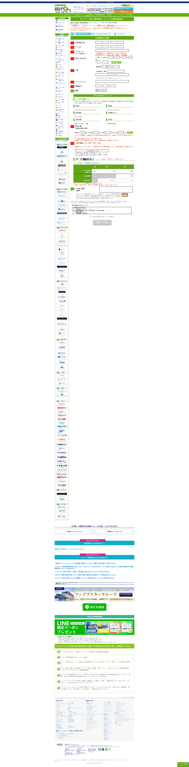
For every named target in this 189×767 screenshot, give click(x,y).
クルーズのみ (59, 14)
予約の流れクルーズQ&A (129, 15)
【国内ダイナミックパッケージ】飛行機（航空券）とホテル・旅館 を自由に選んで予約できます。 (86, 563)
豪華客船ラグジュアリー (109, 15)
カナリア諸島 (61, 99)
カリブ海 (75, 9)
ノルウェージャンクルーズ (62, 158)
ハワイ (74, 7)
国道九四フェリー (107, 730)
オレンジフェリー (107, 737)
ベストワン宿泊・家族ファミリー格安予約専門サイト (66, 733)
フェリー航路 (61, 45)
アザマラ (88, 726)
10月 (76, 12)
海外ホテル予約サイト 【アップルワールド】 (69, 549)
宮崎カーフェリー (107, 726)
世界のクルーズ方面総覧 (62, 36)
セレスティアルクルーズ (62, 176)
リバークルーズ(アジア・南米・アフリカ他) (76, 714)
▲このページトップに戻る (128, 697)
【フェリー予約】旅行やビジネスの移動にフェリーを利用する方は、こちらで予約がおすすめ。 (85, 578)
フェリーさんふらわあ (108, 722)
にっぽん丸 (89, 704)
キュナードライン (107, 703)
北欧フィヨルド (59, 711)
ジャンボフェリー (107, 727)
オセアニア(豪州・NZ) (61, 715)
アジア (58, 707)
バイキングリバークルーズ (121, 703)
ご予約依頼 (79, 748)
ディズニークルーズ (90, 715)
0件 (132, 5)
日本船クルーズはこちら (74, 531)
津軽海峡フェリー (107, 719)
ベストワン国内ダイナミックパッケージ (64, 736)
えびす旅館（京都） (60, 737)
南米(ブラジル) (59, 714)
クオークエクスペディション (62, 344)
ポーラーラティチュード (62, 350)
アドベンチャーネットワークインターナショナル (125, 719)
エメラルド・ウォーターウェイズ (62, 311)
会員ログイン (96, 5)
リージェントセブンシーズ (62, 255)
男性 (99, 57)
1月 (84, 12)
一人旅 (82, 7)
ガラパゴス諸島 (71, 703)
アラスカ (60, 64)
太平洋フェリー (107, 718)
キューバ (60, 105)
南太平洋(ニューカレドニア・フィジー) (75, 707)
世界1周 (60, 133)
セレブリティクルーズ (91, 723)
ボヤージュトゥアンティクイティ (93, 727)
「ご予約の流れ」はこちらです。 (90, 25)
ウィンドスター (118, 723)
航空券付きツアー (69, 14)
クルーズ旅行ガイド (60, 728)
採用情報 (118, 5)
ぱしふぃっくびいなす (91, 706)
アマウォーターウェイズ (62, 294)
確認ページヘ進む (102, 222)
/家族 (83, 9)
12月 (81, 12)
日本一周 (69, 718)
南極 (59, 115)
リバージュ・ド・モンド (62, 326)
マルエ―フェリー (107, 715)
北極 (59, 117)
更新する (130, 132)
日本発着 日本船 (99, 14)
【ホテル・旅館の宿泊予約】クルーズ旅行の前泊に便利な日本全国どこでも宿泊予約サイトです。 (85, 575)
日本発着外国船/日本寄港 (89, 15)
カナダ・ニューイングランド (61, 84)
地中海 (59, 53)
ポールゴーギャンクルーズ (109, 711)
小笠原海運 (106, 739)
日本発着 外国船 (71, 719)
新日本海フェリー (107, 723)
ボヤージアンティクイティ (62, 215)
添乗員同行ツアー (79, 14)
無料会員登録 (90, 5)
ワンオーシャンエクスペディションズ (62, 359)
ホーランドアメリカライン (62, 198)
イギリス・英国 (59, 719)
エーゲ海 (78, 7)
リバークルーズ (119, 14)
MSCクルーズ (89, 708)
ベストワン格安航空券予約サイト (63, 735)
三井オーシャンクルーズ (62, 397)
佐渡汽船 (105, 731)
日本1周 (60, 135)
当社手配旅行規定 (68, 752)
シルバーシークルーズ (108, 706)
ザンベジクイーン (119, 708)
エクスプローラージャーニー (62, 238)
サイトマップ (91, 751)
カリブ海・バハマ (60, 706)
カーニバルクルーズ (90, 718)
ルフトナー (118, 707)
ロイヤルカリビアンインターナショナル (94, 714)
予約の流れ (57, 761)
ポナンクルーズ (107, 710)
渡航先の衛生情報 (92, 750)
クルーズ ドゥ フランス (62, 185)
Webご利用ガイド (104, 5)
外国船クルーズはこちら (115, 531)
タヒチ (59, 107)
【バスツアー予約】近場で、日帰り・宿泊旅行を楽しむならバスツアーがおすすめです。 (83, 571)
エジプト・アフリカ (60, 722)
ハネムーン (79, 9)
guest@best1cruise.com (114, 746)
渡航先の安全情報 (92, 748)
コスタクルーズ (90, 710)
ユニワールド (118, 706)
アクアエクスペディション (121, 710)
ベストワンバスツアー (61, 732)
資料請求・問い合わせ (81, 750)
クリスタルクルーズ (107, 704)
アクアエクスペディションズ (62, 321)
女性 (105, 57)
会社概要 (67, 748)
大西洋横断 (60, 131)
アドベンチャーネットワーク (62, 364)
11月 (79, 12)
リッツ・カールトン (62, 277)
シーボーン (106, 707)
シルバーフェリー (107, 734)
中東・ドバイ (61, 94)
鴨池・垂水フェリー (107, 733)
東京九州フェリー (107, 738)
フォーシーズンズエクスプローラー (62, 496)
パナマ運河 (60, 119)
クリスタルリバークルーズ (62, 335)
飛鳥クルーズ (89, 703)
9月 (74, 12)
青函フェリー (106, 735)
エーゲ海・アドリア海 (61, 703)
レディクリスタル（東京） (62, 513)
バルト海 (60, 66)
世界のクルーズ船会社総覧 (62, 140)
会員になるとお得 (112, 5)
